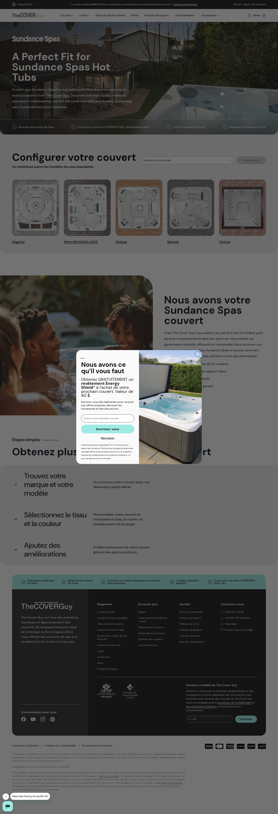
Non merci (107, 438)
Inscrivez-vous (107, 429)
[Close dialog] (197, 354)
